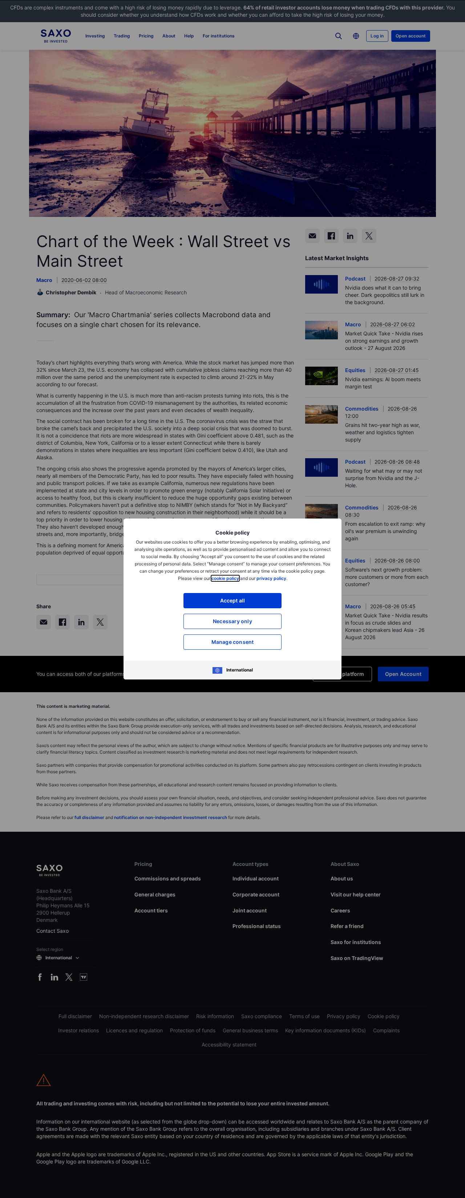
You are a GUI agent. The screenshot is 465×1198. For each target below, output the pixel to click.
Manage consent (232, 642)
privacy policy (271, 578)
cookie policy (225, 578)
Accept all (232, 600)
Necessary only (232, 621)
